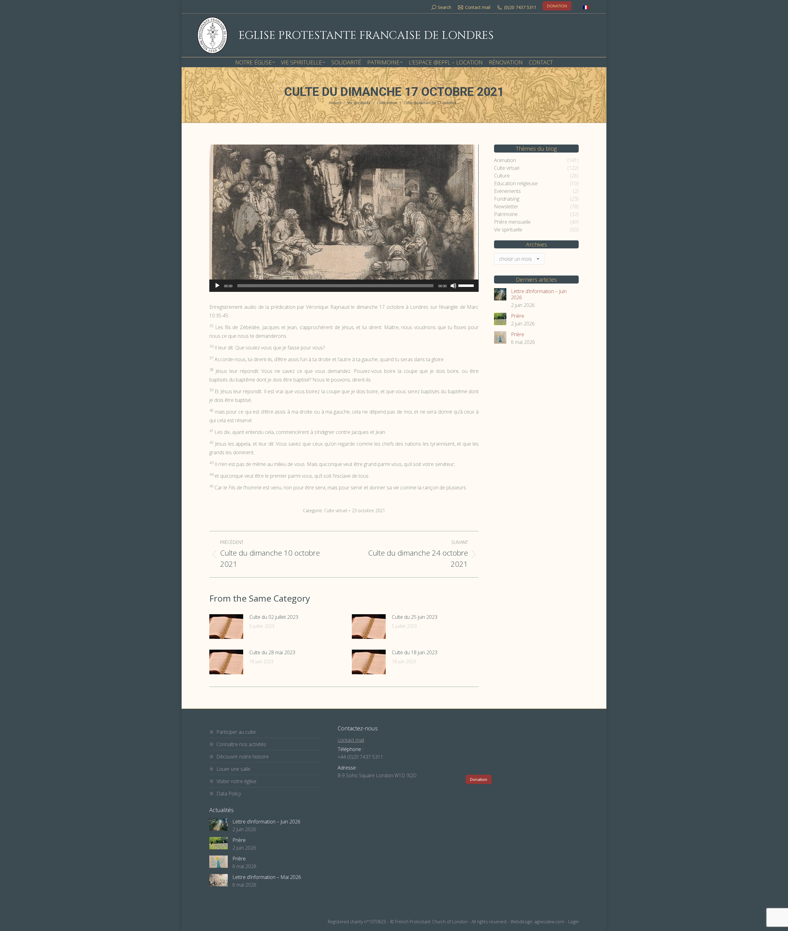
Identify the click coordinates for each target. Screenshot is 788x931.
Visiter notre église (236, 781)
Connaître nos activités (241, 744)
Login (573, 922)
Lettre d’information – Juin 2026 (539, 294)
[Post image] (226, 626)
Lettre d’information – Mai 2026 (266, 877)
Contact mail (477, 7)
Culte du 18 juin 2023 (414, 652)
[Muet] (453, 286)
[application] (344, 286)
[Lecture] (217, 286)
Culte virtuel (335, 510)
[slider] (467, 285)
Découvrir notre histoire (242, 756)
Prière (517, 316)
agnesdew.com (549, 922)
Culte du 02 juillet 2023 (273, 617)
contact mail (351, 740)
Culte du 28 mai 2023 (272, 652)
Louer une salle (233, 769)
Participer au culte (236, 732)
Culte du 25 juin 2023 (414, 617)
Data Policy (228, 793)
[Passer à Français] (586, 7)
